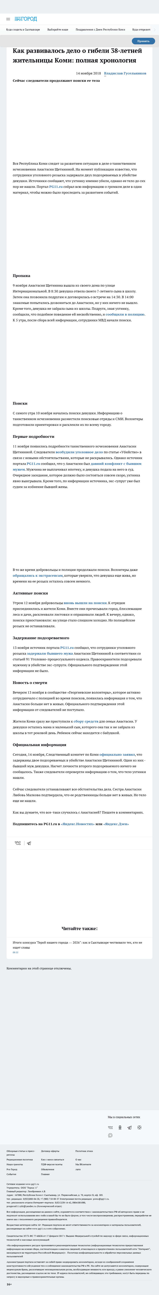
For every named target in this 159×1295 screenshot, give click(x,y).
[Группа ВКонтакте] (110, 1127)
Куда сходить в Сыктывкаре (23, 29)
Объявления (47, 1169)
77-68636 (38, 1235)
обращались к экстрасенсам (38, 575)
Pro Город (12, 1169)
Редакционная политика (20, 1159)
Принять (143, 41)
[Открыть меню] (8, 19)
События (11, 1174)
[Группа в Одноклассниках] (120, 1127)
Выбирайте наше (58, 29)
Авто (78, 1169)
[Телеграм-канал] (130, 1127)
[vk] (18, 843)
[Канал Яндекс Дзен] (139, 1127)
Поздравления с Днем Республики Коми (100, 29)
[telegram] (30, 843)
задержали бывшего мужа (50, 653)
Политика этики (84, 1151)
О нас (78, 1159)
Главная (45, 1174)
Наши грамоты (15, 1164)
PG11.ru (56, 186)
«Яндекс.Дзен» (116, 824)
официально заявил (117, 754)
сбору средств (86, 721)
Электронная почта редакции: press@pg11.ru (84, 1198)
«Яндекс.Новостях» (78, 824)
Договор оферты (50, 1151)
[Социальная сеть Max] (110, 1135)
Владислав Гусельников (125, 73)
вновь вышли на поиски (85, 603)
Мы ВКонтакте (83, 1164)
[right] (154, 30)
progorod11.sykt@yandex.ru (21, 1206)
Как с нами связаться (52, 1159)
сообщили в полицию (125, 314)
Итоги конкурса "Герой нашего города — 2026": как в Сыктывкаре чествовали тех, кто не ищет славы (77, 947)
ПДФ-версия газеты (51, 1164)
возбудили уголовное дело (79, 452)
